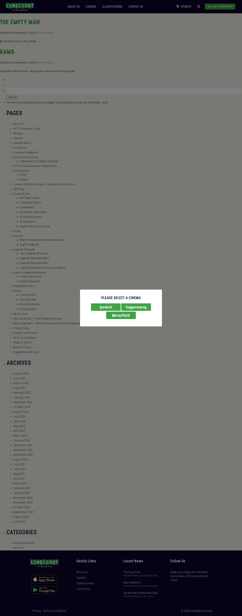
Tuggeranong (136, 307)
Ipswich (106, 307)
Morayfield (121, 315)
